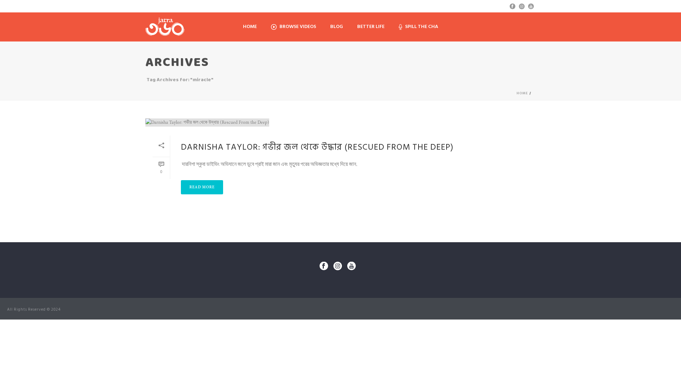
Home (250, 26)
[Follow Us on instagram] (337, 266)
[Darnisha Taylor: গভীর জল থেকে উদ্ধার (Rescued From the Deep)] (340, 122)
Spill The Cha (421, 26)
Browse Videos (297, 26)
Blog (336, 26)
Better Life (370, 26)
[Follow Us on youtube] (351, 266)
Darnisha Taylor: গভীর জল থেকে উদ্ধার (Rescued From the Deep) (317, 147)
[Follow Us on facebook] (324, 266)
